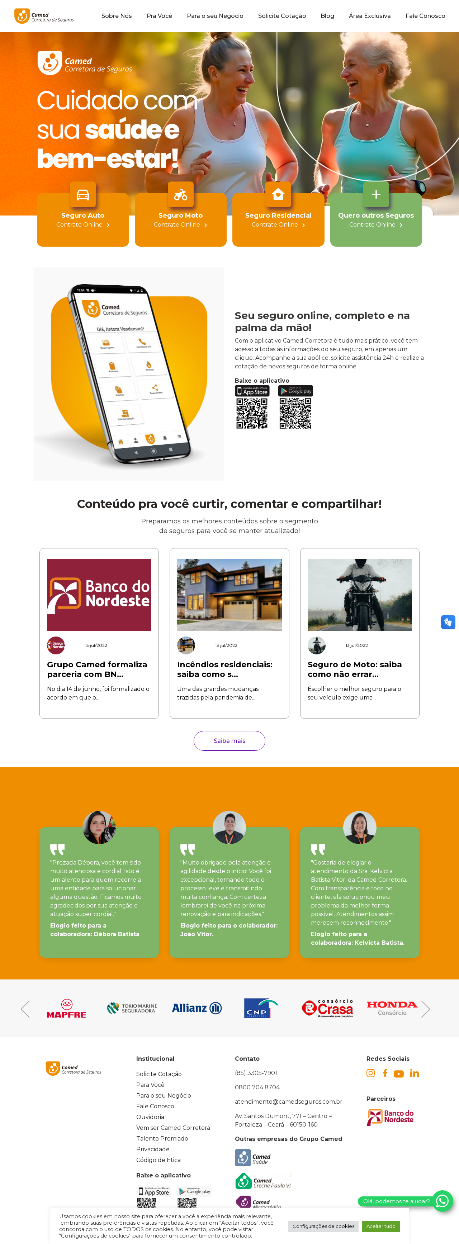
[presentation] (79, 1009)
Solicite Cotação (282, 16)
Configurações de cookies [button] (323, 1226)
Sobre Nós (116, 16)
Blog (327, 16)
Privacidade (153, 1149)
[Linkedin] (415, 1073)
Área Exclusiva (370, 16)
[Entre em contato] (442, 1201)
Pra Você (159, 16)
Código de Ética (158, 1160)
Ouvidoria (150, 1117)
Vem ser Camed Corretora (173, 1127)
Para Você (150, 1084)
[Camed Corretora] (44, 16)
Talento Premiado (162, 1138)
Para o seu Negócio (215, 16)
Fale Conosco (425, 16)
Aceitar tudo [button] (381, 1226)
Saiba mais (230, 740)
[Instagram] (374, 1077)
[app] (256, 407)
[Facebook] (388, 1073)
